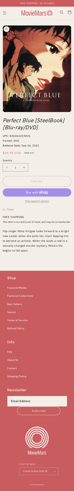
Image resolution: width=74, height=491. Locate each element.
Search (11, 312)
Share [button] (10, 209)
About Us (12, 360)
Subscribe (39, 411)
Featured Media (17, 287)
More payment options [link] (37, 201)
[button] (4, 13)
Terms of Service (17, 320)
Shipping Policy (16, 376)
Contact (12, 368)
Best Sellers (14, 304)
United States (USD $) (35, 471)
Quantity (7, 160)
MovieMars (40, 485)
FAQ (9, 351)
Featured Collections (20, 295)
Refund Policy (15, 328)
